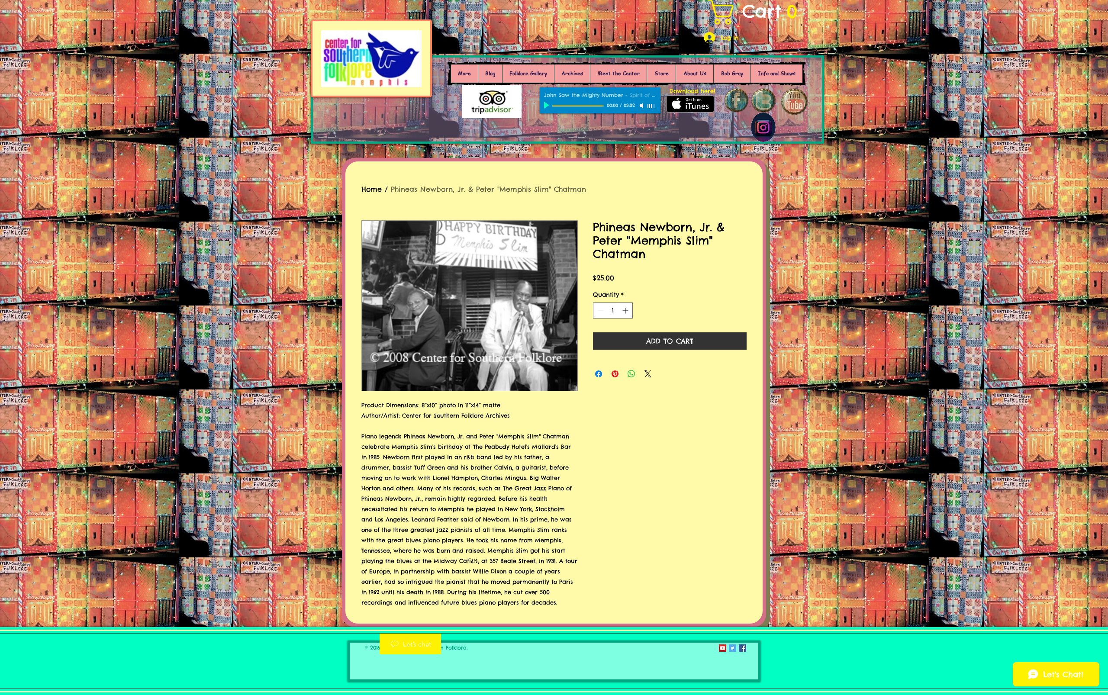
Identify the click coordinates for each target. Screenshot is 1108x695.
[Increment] (626, 310)
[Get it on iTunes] (690, 104)
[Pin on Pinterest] (615, 374)
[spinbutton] (613, 310)
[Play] (547, 105)
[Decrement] (599, 310)
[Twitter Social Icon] (732, 648)
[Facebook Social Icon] (742, 648)
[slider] (651, 106)
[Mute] (642, 105)
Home (371, 189)
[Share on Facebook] (598, 374)
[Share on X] (648, 374)
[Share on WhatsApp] (631, 374)
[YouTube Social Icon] (722, 648)
